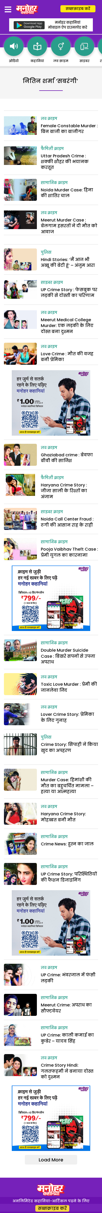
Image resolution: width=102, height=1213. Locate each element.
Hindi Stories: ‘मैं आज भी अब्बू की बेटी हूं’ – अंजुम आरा (68, 262)
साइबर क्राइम (52, 282)
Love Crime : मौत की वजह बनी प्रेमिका (67, 357)
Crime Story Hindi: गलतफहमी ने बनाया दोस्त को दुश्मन (67, 1071)
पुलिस (46, 252)
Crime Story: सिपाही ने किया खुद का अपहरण (69, 747)
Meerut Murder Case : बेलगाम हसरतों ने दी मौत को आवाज (69, 226)
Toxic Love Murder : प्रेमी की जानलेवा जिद (69, 687)
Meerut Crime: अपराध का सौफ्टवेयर (66, 1008)
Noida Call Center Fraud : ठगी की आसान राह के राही (67, 522)
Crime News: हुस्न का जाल (67, 844)
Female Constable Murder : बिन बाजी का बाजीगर (69, 129)
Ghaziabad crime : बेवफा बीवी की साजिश (67, 458)
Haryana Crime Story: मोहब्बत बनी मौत (63, 817)
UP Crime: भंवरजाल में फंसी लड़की (68, 978)
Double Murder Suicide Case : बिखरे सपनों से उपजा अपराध (68, 656)
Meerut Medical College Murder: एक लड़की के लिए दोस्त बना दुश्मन (67, 326)
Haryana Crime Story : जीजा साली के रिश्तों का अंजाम (64, 491)
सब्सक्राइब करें (78, 8)
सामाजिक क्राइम (54, 183)
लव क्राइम (49, 119)
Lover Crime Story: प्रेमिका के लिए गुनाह (67, 717)
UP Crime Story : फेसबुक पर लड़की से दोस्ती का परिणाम (69, 292)
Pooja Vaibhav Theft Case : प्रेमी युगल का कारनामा (69, 552)
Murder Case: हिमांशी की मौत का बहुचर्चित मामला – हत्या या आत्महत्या (67, 786)
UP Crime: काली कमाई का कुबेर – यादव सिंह (67, 1038)
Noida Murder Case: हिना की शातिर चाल (67, 193)
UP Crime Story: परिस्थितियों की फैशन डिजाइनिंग (69, 877)
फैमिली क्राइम (52, 149)
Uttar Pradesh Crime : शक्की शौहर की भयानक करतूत (65, 162)
